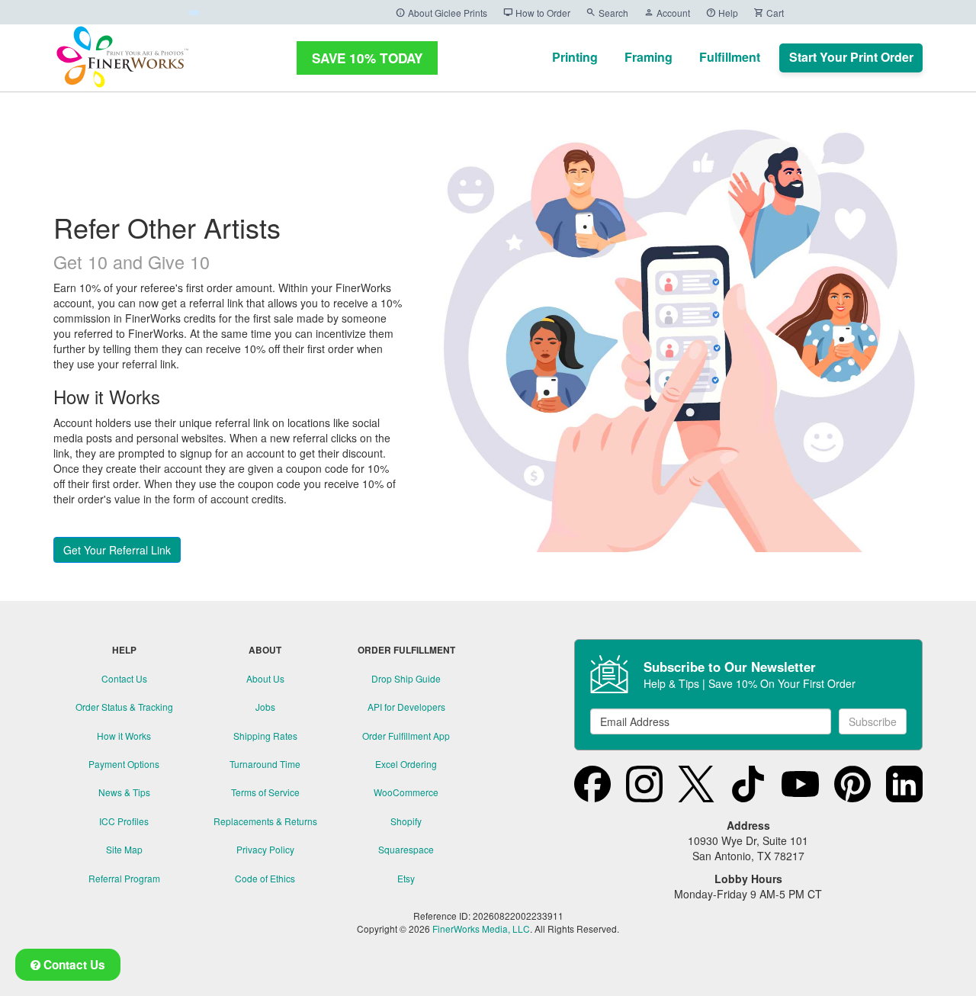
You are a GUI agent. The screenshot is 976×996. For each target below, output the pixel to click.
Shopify (406, 820)
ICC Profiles (124, 820)
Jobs (265, 706)
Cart (768, 12)
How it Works (124, 735)
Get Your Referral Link (117, 549)
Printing (575, 57)
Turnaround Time (265, 763)
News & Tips (124, 792)
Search (607, 12)
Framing (648, 57)
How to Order (536, 12)
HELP (124, 650)
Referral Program (124, 878)
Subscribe (873, 721)
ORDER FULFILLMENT (406, 650)
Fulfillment (729, 57)
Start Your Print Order (851, 57)
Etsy (406, 878)
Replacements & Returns (265, 820)
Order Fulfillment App (406, 735)
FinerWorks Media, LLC (481, 928)
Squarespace (406, 849)
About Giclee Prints (441, 12)
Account (667, 12)
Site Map (124, 849)
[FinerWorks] (122, 57)
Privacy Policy (265, 849)
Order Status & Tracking (124, 706)
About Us (265, 678)
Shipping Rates (265, 735)
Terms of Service (265, 792)
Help (721, 12)
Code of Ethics (265, 878)
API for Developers (406, 706)
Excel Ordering (406, 763)
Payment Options (123, 763)
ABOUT (265, 650)
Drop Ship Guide (406, 678)
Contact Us (124, 678)
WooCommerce (406, 792)
